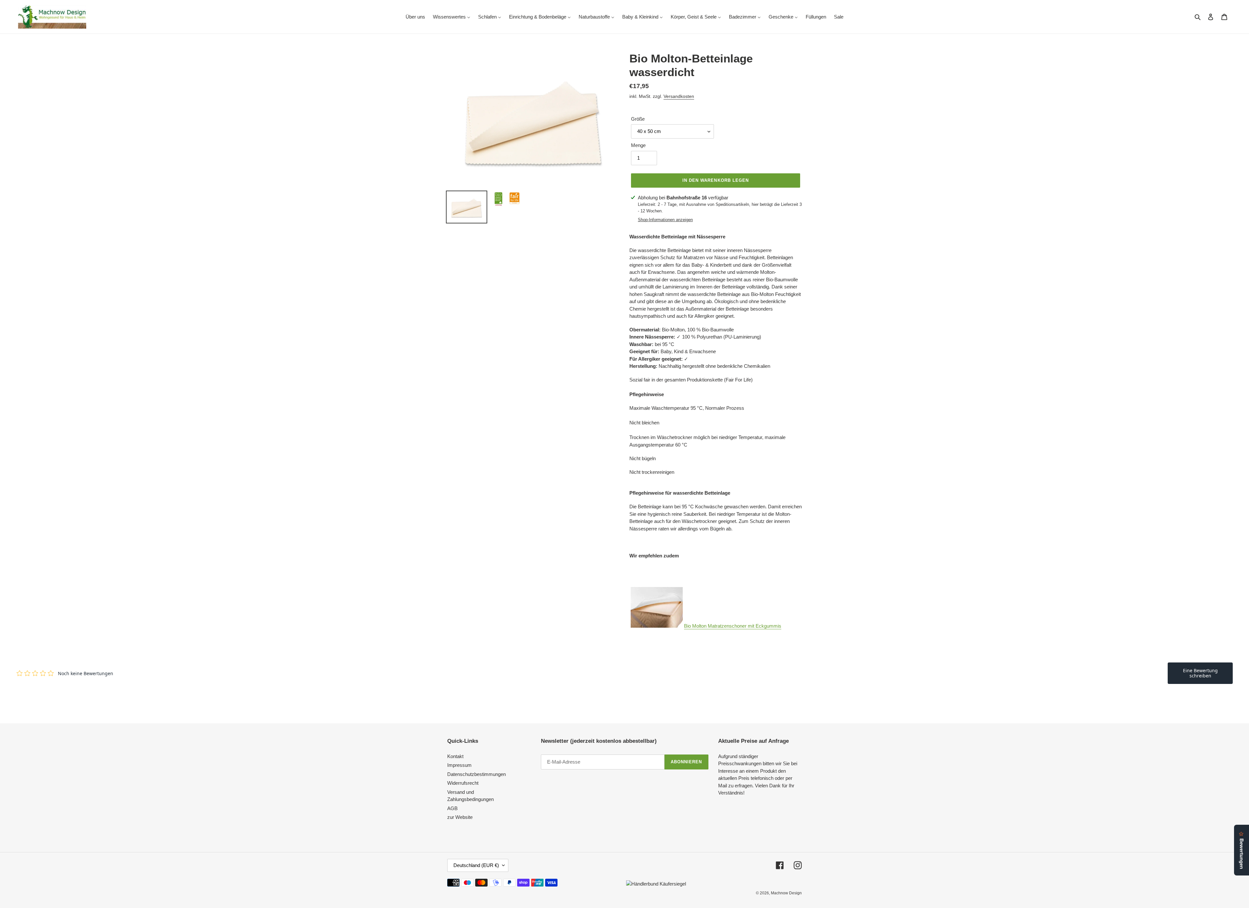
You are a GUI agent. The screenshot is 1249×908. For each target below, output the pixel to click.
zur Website (460, 817)
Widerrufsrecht (462, 783)
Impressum (459, 765)
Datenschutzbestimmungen (476, 774)
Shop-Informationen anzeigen (665, 219)
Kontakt (455, 756)
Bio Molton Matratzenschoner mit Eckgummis (732, 626)
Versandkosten (679, 96)
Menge (638, 145)
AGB (452, 808)
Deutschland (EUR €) (476, 865)
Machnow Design (786, 893)
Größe (638, 119)
